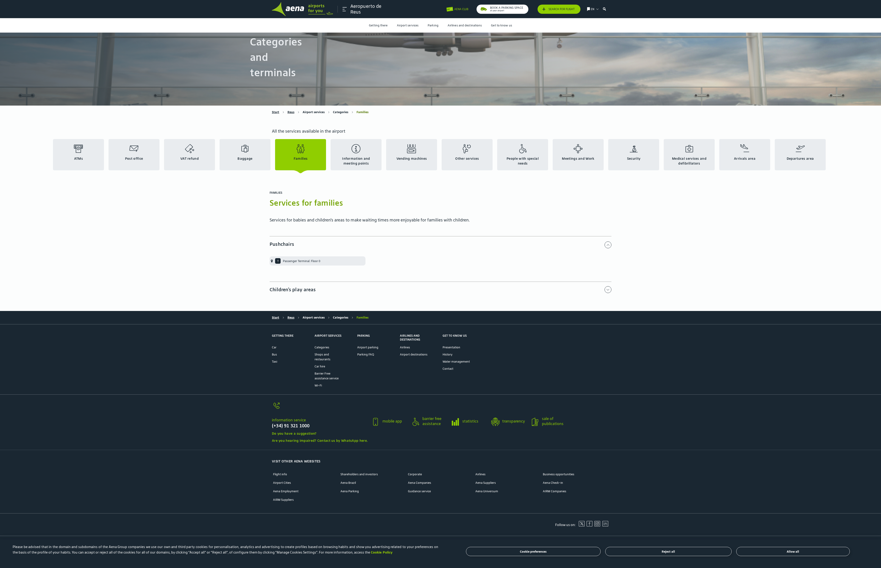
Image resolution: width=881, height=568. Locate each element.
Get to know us (501, 25)
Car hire (320, 366)
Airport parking (367, 347)
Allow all (793, 552)
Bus (274, 354)
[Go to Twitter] (581, 525)
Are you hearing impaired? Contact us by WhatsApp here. (320, 440)
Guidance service (419, 491)
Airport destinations (413, 354)
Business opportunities (558, 474)
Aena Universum (486, 491)
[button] (345, 9)
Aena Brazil (348, 483)
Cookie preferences (533, 552)
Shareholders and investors (359, 474)
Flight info (280, 474)
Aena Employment (285, 491)
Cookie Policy (382, 552)
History (447, 354)
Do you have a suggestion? (294, 433)
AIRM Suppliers (283, 500)
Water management (456, 362)
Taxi (274, 362)
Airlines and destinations (465, 25)
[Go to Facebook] (589, 525)
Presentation (451, 347)
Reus (290, 112)
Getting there (378, 25)
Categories (340, 112)
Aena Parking (349, 491)
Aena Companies (419, 483)
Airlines (405, 347)
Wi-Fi (318, 385)
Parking (433, 25)
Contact (448, 369)
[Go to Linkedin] (605, 525)
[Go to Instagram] (597, 525)
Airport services (408, 25)
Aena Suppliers (485, 483)
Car (274, 347)
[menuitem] (378, 25)
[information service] (320, 408)
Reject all (668, 552)
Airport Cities (282, 483)
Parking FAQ (365, 354)
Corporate (415, 474)
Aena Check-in (553, 483)
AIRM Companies (554, 491)
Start (275, 112)
